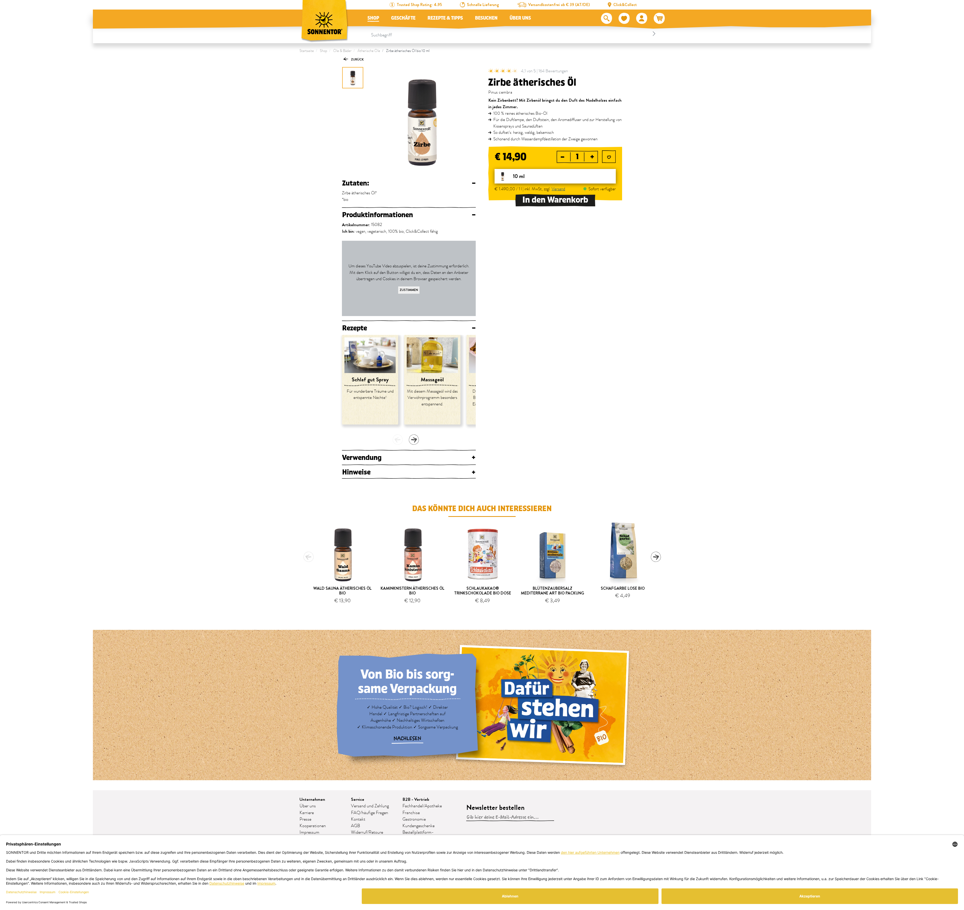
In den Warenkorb (555, 200)
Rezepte (408, 328)
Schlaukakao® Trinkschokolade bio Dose (482, 590)
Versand (558, 189)
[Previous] (397, 439)
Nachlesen (407, 739)
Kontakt (358, 819)
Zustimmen (409, 289)
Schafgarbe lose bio (623, 588)
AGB (355, 826)
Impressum (309, 832)
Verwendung (408, 457)
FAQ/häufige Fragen (369, 813)
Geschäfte (403, 18)
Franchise (411, 813)
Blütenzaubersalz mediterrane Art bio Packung (552, 590)
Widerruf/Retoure (367, 832)
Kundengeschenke (418, 826)
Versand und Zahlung (370, 806)
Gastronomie (414, 819)
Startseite (306, 50)
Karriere (306, 813)
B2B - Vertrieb (415, 799)
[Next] (413, 439)
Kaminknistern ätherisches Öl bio (412, 590)
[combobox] (514, 33)
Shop (373, 18)
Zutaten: (408, 183)
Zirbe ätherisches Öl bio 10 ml (408, 50)
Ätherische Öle (368, 50)
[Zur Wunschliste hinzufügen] (609, 157)
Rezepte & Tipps (445, 18)
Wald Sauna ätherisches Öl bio (342, 590)
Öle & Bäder (342, 50)
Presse (305, 819)
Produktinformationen (408, 215)
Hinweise (408, 472)
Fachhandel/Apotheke (422, 806)
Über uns (520, 18)
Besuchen (486, 18)
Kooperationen (312, 826)
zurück (357, 59)
